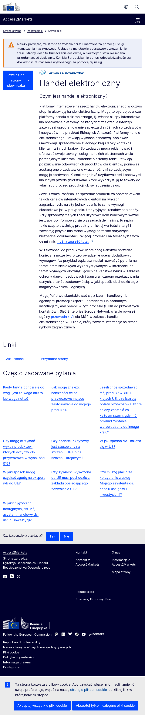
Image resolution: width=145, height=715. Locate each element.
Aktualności (15, 359)
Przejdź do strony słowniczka (16, 80)
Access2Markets (15, 552)
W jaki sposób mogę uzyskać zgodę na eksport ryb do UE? (24, 477)
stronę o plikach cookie (89, 690)
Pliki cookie (11, 652)
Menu (137, 22)
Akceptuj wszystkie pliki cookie (42, 705)
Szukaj (136, 7)
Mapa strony (121, 572)
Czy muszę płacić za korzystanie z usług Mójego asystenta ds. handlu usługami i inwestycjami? (117, 483)
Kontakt (98, 634)
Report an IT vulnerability (21, 642)
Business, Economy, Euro (94, 599)
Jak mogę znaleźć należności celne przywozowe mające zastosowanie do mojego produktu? (71, 398)
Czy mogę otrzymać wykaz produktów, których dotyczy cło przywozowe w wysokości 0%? (24, 452)
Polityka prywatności (18, 657)
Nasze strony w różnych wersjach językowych (37, 647)
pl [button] (126, 7)
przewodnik (60, 317)
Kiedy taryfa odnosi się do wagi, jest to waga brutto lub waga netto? (23, 393)
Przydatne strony (54, 359)
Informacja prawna (17, 662)
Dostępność (12, 667)
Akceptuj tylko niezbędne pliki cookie (105, 705)
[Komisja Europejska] (11, 6)
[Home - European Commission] (30, 624)
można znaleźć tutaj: (73, 241)
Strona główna (12, 30)
